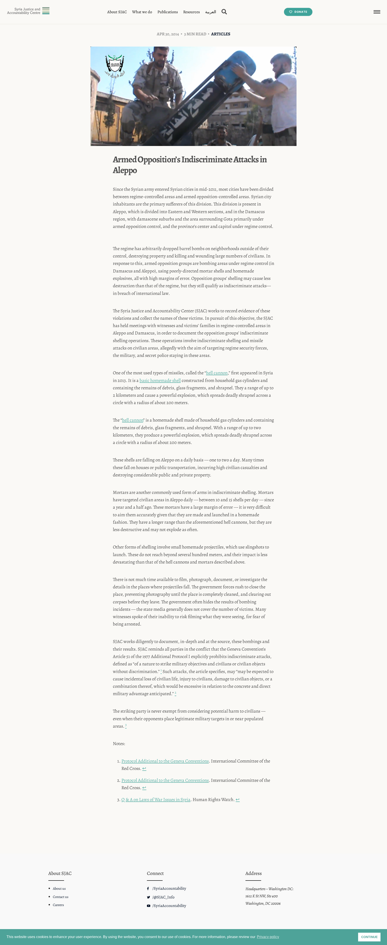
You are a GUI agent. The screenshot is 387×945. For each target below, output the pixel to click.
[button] (377, 12)
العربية (210, 12)
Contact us (60, 896)
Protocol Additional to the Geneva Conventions (165, 761)
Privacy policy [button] (268, 937)
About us (59, 888)
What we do (142, 12)
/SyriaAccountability (168, 888)
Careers (58, 904)
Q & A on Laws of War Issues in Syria (155, 799)
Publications (167, 12)
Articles (220, 34)
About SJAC (117, 12)
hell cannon (217, 373)
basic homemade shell (160, 380)
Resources (191, 12)
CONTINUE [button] (369, 937)
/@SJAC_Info (162, 897)
